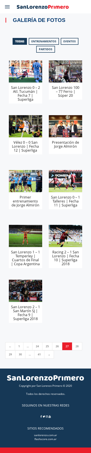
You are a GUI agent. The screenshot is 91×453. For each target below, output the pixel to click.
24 (37, 346)
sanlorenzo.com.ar (45, 435)
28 (77, 346)
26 (57, 346)
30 (20, 354)
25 (47, 346)
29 (10, 354)
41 (39, 354)
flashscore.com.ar (45, 439)
